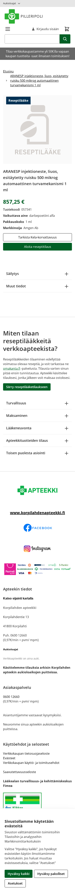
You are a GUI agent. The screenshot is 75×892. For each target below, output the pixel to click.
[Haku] (65, 39)
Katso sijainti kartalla (18, 598)
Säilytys (12, 273)
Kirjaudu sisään (48, 29)
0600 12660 (11, 697)
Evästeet (9, 758)
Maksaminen (16, 415)
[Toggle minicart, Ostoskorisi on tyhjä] (66, 29)
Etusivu (8, 71)
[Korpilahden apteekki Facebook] (37, 527)
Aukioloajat (9, 3)
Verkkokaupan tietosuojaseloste (26, 753)
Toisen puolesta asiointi (25, 453)
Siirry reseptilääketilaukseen (27, 387)
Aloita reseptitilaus (37, 247)
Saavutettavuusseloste (19, 772)
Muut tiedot (16, 286)
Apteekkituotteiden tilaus (27, 440)
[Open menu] (8, 29)
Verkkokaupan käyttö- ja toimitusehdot (31, 763)
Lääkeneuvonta (18, 428)
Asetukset (15, 883)
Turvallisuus (16, 403)
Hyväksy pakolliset (51, 874)
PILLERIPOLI (32, 16)
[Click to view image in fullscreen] (37, 129)
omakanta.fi (11, 368)
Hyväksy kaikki (18, 874)
